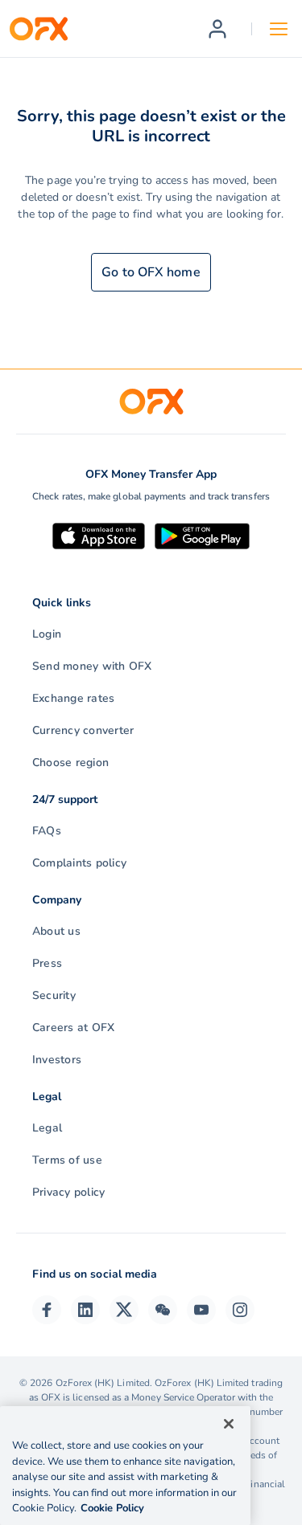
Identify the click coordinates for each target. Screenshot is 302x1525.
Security (54, 995)
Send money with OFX (92, 666)
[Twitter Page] (124, 1309)
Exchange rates (73, 698)
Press (47, 963)
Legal (47, 1128)
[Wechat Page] (162, 1309)
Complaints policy (79, 863)
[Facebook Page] (46, 1309)
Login (46, 634)
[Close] (228, 1423)
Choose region (70, 762)
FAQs (46, 830)
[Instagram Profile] (239, 1309)
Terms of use (67, 1160)
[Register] (217, 29)
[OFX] (39, 29)
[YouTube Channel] (201, 1309)
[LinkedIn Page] (85, 1309)
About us (56, 931)
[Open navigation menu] (278, 29)
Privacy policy (68, 1192)
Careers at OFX (73, 1027)
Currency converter (83, 730)
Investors (56, 1059)
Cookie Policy (112, 1508)
